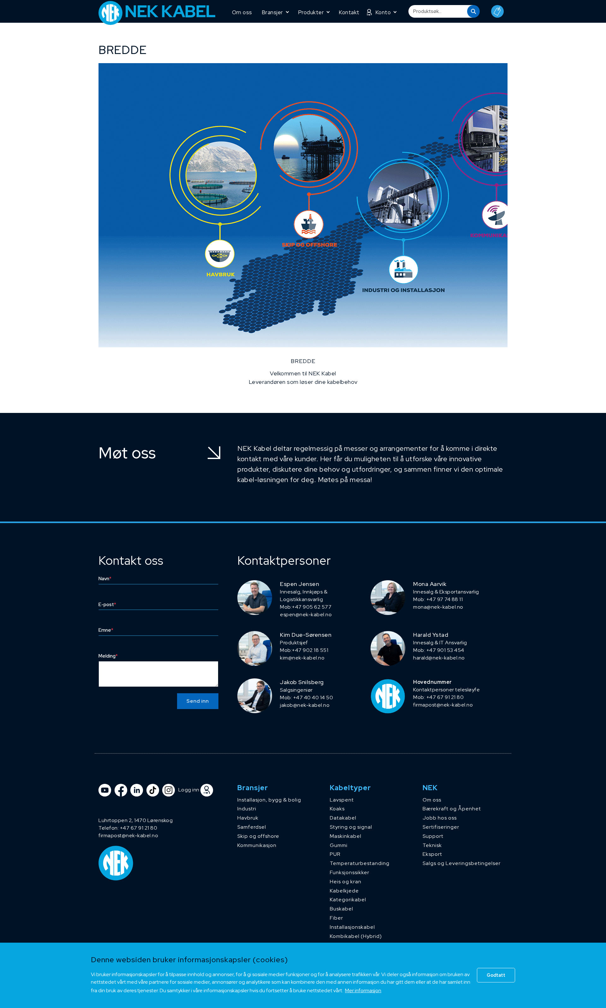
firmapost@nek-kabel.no (443, 704)
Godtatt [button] (496, 975)
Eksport (432, 854)
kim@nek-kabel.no (302, 657)
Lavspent (342, 799)
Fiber (336, 918)
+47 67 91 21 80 (138, 828)
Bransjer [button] (272, 12)
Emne (105, 630)
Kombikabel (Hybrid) (356, 936)
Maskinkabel (345, 836)
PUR (335, 854)
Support (433, 836)
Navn (104, 579)
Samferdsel (251, 827)
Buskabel (341, 908)
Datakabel (343, 817)
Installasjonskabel (352, 927)
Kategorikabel (348, 899)
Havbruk (247, 817)
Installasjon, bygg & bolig (269, 799)
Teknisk (432, 845)
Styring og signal (351, 827)
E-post (107, 604)
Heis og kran (345, 881)
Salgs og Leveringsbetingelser (462, 863)
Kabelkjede (344, 890)
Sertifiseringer (441, 827)
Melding (108, 656)
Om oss (242, 12)
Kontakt (349, 12)
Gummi (339, 845)
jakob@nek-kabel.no (305, 705)
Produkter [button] (311, 12)
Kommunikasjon (256, 845)
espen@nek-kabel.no (306, 614)
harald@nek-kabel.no (439, 657)
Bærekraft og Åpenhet (452, 808)
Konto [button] (383, 12)
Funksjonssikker (349, 872)
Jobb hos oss (440, 817)
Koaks (337, 808)
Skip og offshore (258, 836)
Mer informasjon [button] (363, 990)
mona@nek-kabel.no (438, 607)
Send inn (198, 701)
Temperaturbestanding (359, 863)
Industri (246, 808)
